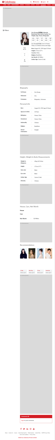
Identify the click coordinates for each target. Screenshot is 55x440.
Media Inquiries (31, 432)
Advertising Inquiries (22, 432)
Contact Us (11, 432)
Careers (15, 432)
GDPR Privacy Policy (46, 432)
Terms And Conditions (24, 434)
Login (22, 420)
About (6, 432)
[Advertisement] (27, 17)
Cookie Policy (38, 432)
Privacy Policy (32, 434)
